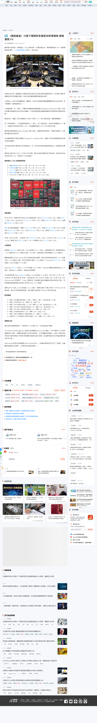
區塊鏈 (54, 5)
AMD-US (32, 230)
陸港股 (28, 2)
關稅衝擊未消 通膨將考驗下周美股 (15, 413)
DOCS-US (56, 260)
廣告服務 (33, 700)
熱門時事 (31, 5)
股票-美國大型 (78, 291)
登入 (88, 2)
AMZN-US (10, 223)
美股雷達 (11, 30)
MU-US (10, 233)
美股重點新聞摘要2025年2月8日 (15, 471)
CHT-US (46, 240)
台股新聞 (77, 142)
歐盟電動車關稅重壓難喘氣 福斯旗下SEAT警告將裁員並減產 (22, 416)
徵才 (51, 700)
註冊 (90, 2)
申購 (91, 297)
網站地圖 (55, 700)
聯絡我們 (46, 700)
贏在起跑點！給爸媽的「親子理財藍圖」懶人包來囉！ (26, 390)
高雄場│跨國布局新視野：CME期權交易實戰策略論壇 (84, 214)
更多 (56, 401)
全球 (41, 2)
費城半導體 (13, 172)
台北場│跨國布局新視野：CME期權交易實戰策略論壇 (84, 200)
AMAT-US (11, 230)
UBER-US (22, 275)
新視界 (69, 5)
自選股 (90, 5)
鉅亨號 (56, 2)
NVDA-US (53, 230)
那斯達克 (12, 168)
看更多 (63, 429)
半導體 (76, 405)
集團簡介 (28, 700)
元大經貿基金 (73, 304)
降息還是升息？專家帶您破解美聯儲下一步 (19, 357)
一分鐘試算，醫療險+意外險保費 (35, 517)
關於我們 (23, 700)
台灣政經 (78, 165)
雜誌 (78, 5)
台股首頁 (56, 390)
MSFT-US (48, 220)
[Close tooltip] (13, 473)
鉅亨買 (51, 2)
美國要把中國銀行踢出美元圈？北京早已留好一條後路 (12, 517)
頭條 (6, 5)
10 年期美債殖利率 (20, 50)
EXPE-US (14, 268)
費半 (6, 228)
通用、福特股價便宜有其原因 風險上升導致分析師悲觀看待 (48, 472)
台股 (20, 2)
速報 (36, 5)
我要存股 (63, 390)
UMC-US (21, 240)
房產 (59, 5)
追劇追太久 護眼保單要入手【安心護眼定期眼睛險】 (56, 498)
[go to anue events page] (83, 2)
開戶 (91, 289)
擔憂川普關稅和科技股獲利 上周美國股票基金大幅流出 (20, 411)
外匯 (37, 2)
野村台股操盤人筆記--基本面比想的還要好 (13, 498)
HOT (77, 190)
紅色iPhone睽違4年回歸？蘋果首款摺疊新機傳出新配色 (56, 517)
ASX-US (60, 238)
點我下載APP (22, 360)
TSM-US (32, 238)
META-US (45, 218)
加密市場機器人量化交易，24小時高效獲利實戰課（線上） (84, 207)
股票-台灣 (77, 300)
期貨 (49, 5)
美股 (24, 2)
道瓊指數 (15, 165)
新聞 (16, 2)
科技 (20, 5)
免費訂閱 (90, 529)
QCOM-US (49, 228)
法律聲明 (61, 700)
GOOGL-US (27, 220)
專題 (74, 5)
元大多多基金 (73, 310)
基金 (33, 2)
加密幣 (46, 2)
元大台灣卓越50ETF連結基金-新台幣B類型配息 (79, 296)
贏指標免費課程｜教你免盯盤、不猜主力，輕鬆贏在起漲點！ (84, 192)
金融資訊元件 (40, 700)
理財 (64, 5)
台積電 (76, 400)
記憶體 (76, 395)
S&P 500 (12, 170)
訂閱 (61, 2)
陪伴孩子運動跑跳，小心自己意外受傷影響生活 (35, 498)
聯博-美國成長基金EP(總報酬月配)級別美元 (79, 288)
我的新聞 (83, 5)
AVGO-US (28, 228)
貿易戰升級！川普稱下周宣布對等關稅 (16, 419)
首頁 (11, 2)
